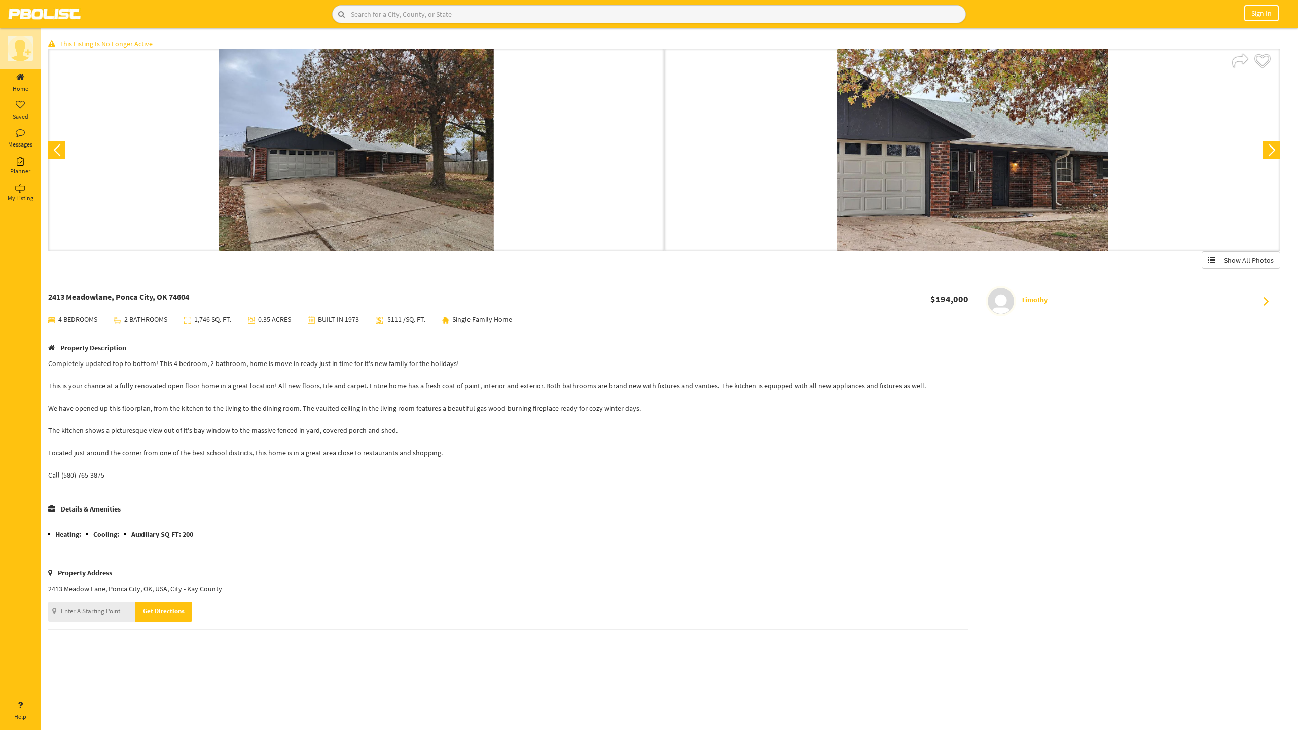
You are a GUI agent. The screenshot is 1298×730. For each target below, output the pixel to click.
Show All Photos (1246, 260)
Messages (20, 144)
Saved (20, 116)
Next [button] (1271, 150)
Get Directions (164, 611)
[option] (356, 150)
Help (20, 716)
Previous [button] (56, 150)
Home (20, 88)
